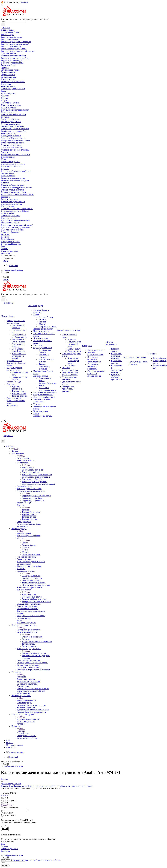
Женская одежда (24, 533)
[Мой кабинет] (2, 438)
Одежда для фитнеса (31, 576)
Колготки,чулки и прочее (28, 719)
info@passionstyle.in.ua (13, 270)
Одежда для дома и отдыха (29, 630)
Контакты (5, 851)
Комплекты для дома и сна (34, 653)
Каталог (15, 451)
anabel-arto (5, 795)
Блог (3, 844)
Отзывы (4, 846)
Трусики (25, 510)
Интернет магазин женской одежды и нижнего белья (36, 860)
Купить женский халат (32, 637)
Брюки (25, 543)
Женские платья (29, 594)
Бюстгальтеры (28, 467)
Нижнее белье (23, 458)
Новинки (21, 731)
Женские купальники (26, 700)
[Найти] (3, 24)
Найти (4, 866)
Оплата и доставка (9, 848)
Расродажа (21, 677)
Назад (16, 449)
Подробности (7, 805)
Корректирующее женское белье (36, 496)
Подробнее (23, 2)
